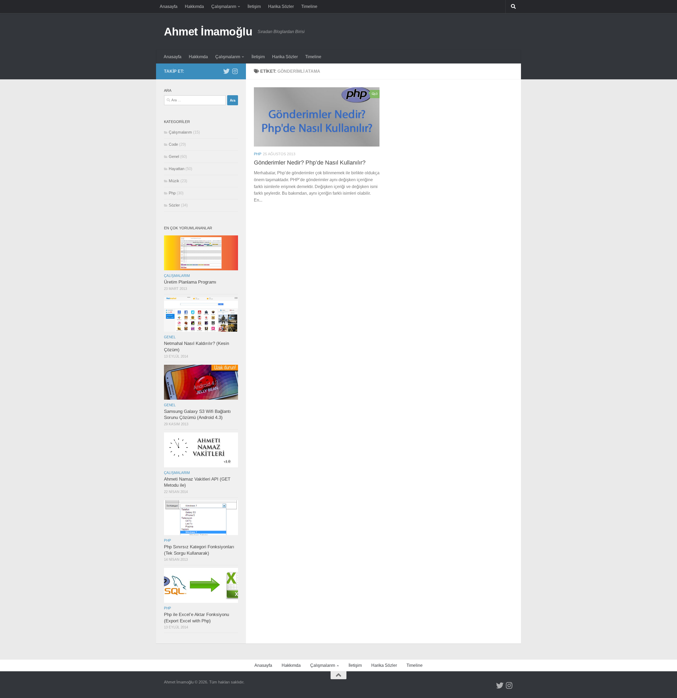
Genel (174, 156)
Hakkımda (194, 6)
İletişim (254, 6)
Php (257, 154)
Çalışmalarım (223, 6)
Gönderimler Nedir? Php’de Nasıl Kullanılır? (309, 162)
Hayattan (176, 168)
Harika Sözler (281, 6)
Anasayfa (168, 6)
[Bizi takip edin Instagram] (235, 71)
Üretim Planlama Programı (190, 282)
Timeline (309, 6)
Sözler (174, 205)
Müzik (174, 181)
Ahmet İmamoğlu (208, 31)
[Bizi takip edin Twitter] (226, 71)
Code (173, 144)
